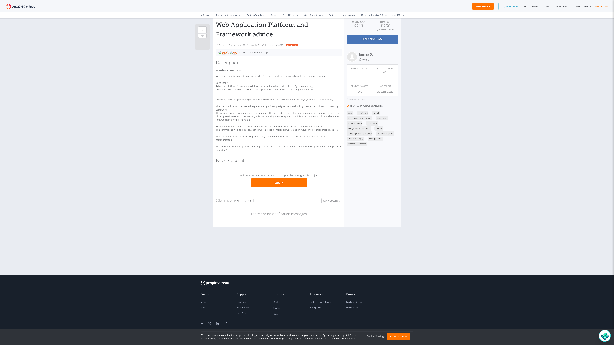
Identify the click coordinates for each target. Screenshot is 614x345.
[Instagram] (225, 324)
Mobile (379, 128)
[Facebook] (202, 324)
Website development (357, 143)
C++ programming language (359, 118)
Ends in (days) (358, 22)
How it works (531, 6)
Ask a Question (331, 200)
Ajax (350, 113)
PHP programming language (360, 133)
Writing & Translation (256, 15)
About (203, 302)
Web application (376, 138)
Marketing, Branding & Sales (374, 15)
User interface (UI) (355, 138)
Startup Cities (316, 307)
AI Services (205, 15)
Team (203, 307)
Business (333, 15)
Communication (355, 123)
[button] (509, 6)
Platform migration (386, 133)
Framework (372, 123)
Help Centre (242, 313)
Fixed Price (385, 22)
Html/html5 (363, 113)
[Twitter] (210, 324)
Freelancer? (601, 6)
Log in (576, 6)
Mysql (376, 113)
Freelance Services (354, 302)
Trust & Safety (243, 307)
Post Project (483, 6)
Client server (382, 118)
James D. (366, 54)
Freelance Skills (353, 307)
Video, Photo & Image (313, 15)
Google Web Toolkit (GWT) (359, 128)
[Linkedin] (218, 324)
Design (274, 15)
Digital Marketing (290, 15)
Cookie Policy (348, 338)
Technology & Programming (228, 15)
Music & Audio (349, 15)
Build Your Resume (556, 6)
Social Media (398, 15)
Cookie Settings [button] (375, 336)
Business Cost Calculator (321, 302)
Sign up (587, 6)
